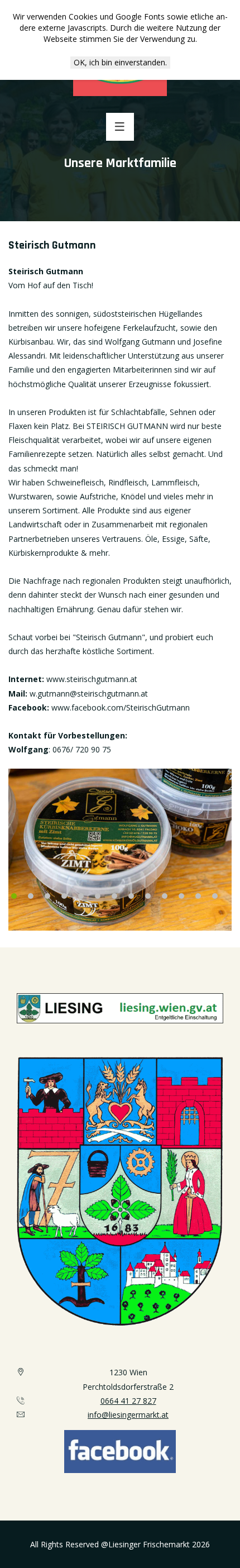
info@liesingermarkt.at (128, 1414)
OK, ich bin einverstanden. (120, 62)
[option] (120, 850)
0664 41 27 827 (128, 1400)
